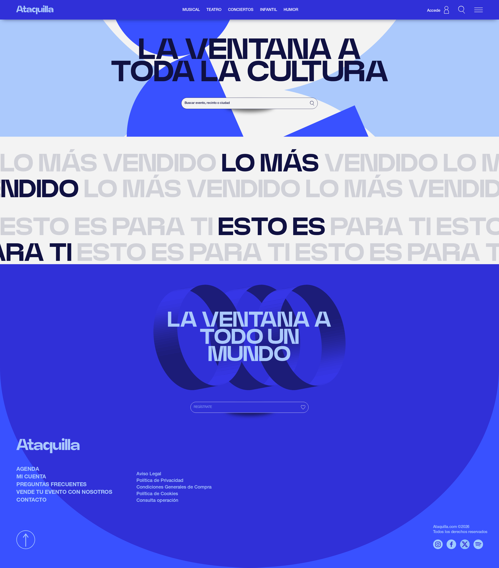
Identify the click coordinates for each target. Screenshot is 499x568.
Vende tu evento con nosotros (64, 492)
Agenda (27, 469)
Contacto (31, 500)
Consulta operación (157, 500)
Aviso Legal (148, 474)
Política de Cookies (157, 494)
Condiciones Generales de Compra (173, 487)
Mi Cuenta (31, 477)
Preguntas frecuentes (51, 485)
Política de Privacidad (159, 481)
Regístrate (203, 407)
